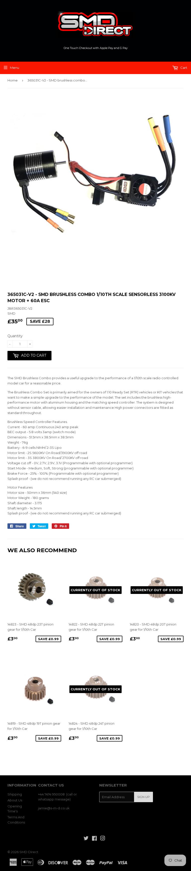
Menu (14, 68)
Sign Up (143, 797)
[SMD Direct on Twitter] (86, 839)
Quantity (15, 336)
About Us (14, 800)
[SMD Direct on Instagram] (102, 839)
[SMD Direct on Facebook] (94, 839)
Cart (183, 68)
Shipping (14, 794)
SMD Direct (28, 852)
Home (12, 80)
